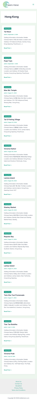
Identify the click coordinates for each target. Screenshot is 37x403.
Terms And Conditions (18, 390)
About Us (18, 381)
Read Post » (7, 48)
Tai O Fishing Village (12, 119)
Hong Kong (8, 28)
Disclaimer (18, 386)
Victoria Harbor (10, 149)
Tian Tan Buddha (10, 324)
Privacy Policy (18, 388)
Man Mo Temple (10, 90)
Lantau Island (9, 266)
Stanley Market (10, 207)
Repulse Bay (9, 237)
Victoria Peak (9, 354)
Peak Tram (8, 61)
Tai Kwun (7, 32)
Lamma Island (9, 178)
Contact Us (18, 384)
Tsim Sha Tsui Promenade (14, 295)
